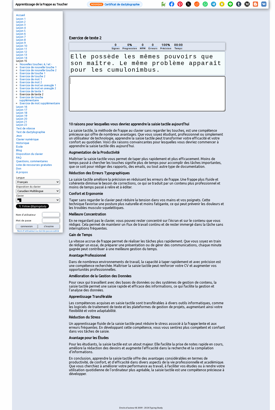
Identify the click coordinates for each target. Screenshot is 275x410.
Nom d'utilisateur (26, 214)
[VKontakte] (263, 4)
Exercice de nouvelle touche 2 (38, 70)
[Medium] (247, 4)
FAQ (18, 157)
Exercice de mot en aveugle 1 (38, 85)
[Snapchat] (222, 4)
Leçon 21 (21, 121)
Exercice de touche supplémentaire (31, 99)
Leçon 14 (21, 57)
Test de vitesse (25, 128)
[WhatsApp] (205, 4)
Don (18, 168)
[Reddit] (196, 4)
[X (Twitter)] (188, 4)
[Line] (230, 4)
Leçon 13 (21, 54)
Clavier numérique (27, 139)
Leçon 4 (21, 27)
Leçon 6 (21, 33)
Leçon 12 (21, 51)
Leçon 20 (21, 118)
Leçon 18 (21, 112)
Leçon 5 (21, 30)
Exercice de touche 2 (32, 76)
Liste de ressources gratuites (34, 164)
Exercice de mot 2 (31, 82)
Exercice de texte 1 (31, 91)
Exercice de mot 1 (31, 79)
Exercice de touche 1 (32, 73)
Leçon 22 (21, 124)
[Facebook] (171, 4)
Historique (22, 142)
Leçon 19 (21, 115)
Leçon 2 (21, 21)
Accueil (20, 15)
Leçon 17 (21, 109)
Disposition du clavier (29, 153)
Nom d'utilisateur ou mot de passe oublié (38, 231)
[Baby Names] (163, 4)
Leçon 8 (21, 39)
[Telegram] (213, 4)
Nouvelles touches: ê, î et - (36, 64)
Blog (19, 150)
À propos (22, 172)
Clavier (20, 195)
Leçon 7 (21, 36)
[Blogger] (255, 4)
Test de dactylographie (30, 131)
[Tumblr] (238, 4)
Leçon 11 (21, 48)
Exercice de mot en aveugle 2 (38, 88)
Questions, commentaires (32, 161)
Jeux (19, 135)
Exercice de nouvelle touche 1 (38, 67)
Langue (20, 177)
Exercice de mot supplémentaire (40, 103)
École (19, 146)
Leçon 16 (21, 106)
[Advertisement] (147, 21)
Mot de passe (23, 220)
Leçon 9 (21, 42)
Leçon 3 (21, 24)
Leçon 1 (21, 18)
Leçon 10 (21, 45)
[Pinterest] (180, 4)
